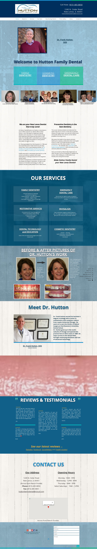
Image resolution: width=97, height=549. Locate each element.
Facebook (37, 449)
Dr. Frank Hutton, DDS (32, 346)
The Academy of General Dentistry (32, 148)
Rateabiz (29, 449)
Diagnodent (71, 145)
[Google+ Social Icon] (27, 530)
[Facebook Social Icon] (34, 530)
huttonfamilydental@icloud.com (31, 491)
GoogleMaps (47, 449)
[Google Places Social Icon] (30, 530)
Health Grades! (61, 449)
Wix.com (36, 533)
